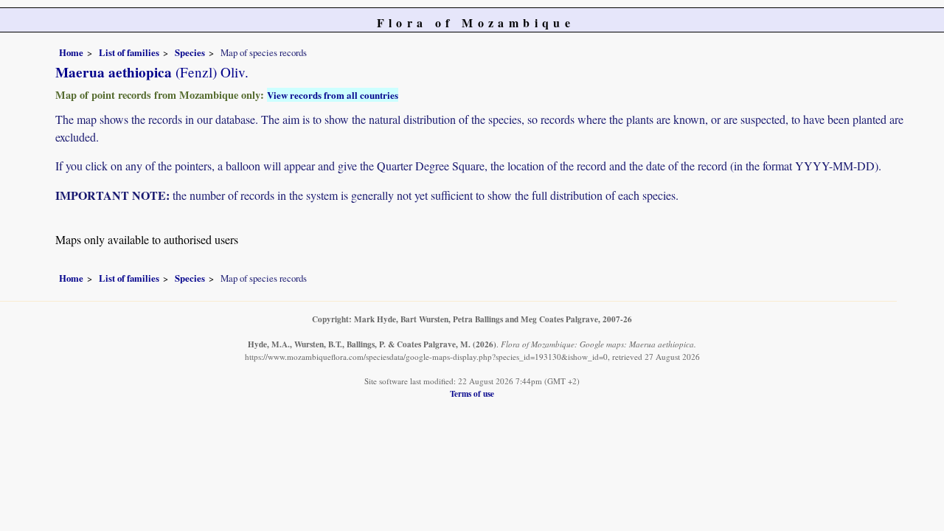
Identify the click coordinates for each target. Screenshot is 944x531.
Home (71, 52)
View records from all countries (332, 95)
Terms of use (472, 393)
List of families (129, 52)
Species (190, 52)
